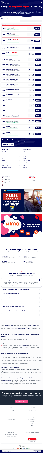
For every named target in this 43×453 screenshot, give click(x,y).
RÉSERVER (37, 28)
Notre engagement (10, 417)
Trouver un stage (11, 410)
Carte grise (32, 421)
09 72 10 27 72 (32, 177)
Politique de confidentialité (11, 436)
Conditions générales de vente (11, 434)
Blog (32, 423)
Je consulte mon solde (20, 401)
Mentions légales (11, 432)
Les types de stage (10, 412)
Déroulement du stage (11, 419)
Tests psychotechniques (32, 419)
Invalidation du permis (32, 412)
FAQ (32, 425)
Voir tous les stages (7, 144)
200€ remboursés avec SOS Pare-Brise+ (13, 29)
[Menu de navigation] (41, 2)
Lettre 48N (32, 417)
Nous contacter (32, 427)
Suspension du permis (32, 410)
